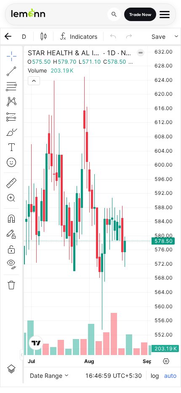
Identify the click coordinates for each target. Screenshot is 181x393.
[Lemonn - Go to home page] (28, 12)
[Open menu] (165, 14)
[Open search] (114, 14)
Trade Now (140, 14)
